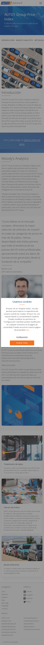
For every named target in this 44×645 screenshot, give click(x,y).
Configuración (22, 337)
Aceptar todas (22, 343)
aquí (27, 330)
